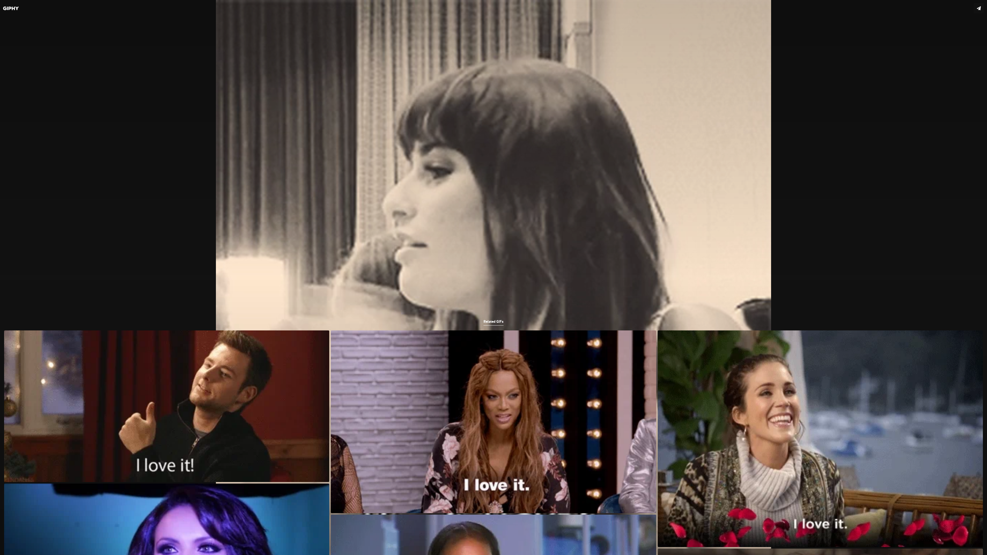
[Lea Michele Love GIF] (493, 277)
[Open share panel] (979, 8)
